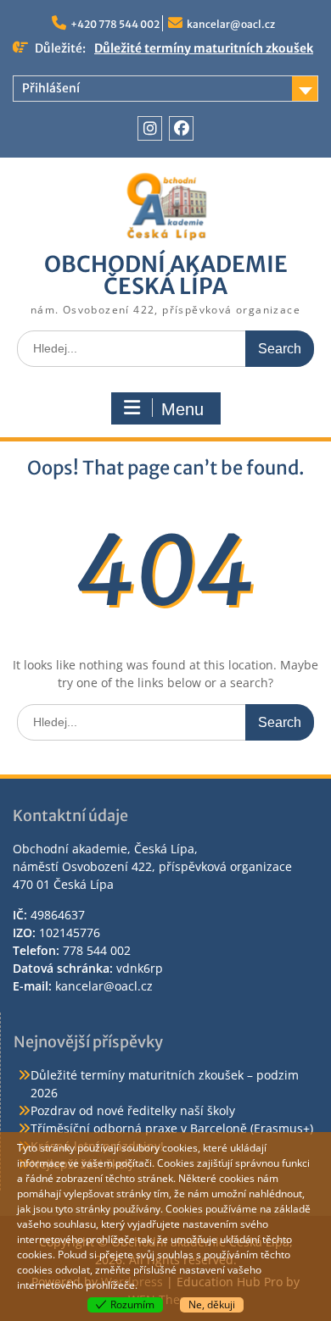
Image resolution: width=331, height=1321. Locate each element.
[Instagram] (149, 128)
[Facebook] (181, 128)
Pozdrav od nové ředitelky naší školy (133, 1110)
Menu (182, 409)
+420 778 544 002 (115, 24)
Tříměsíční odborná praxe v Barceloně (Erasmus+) (172, 1128)
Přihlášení (51, 88)
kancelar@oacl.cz (231, 24)
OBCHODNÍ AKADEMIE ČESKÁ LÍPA (166, 275)
